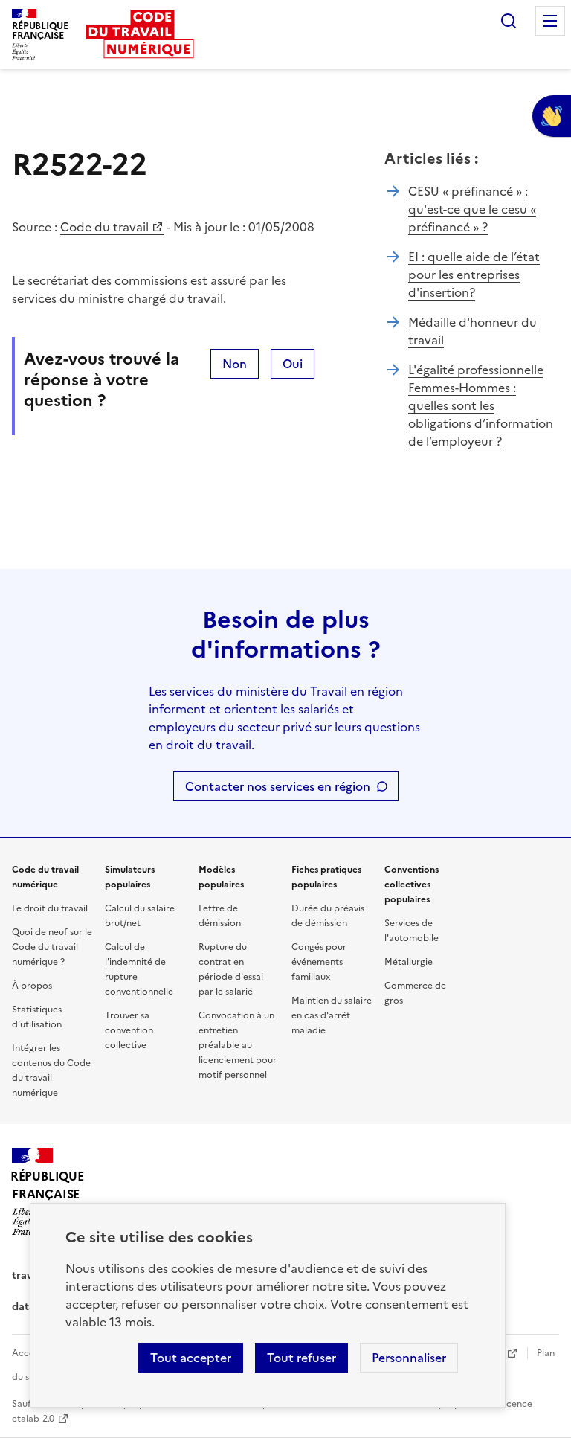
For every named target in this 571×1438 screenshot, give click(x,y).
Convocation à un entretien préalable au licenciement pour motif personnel (238, 1045)
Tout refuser (301, 1358)
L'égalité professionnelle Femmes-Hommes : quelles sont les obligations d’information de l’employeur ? (480, 405)
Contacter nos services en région (277, 786)
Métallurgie (408, 962)
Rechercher (508, 21)
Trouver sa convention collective (129, 1030)
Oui (293, 364)
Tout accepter (190, 1358)
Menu (550, 21)
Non (234, 364)
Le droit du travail (50, 908)
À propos (32, 985)
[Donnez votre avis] (551, 116)
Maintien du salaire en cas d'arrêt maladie (331, 1015)
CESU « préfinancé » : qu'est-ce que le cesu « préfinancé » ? (472, 209)
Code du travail (104, 227)
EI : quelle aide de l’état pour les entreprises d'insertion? (474, 274)
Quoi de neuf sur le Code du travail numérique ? (52, 947)
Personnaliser (409, 1358)
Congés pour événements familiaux (318, 961)
